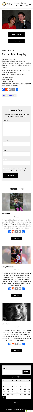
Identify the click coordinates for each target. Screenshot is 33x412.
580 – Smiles (6, 324)
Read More (17, 238)
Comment (6, 120)
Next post (16, 41)
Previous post (16, 35)
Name (5, 141)
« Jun (15, 402)
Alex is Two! (6, 214)
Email (5, 150)
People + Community (9, 95)
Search (5, 368)
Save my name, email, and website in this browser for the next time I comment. (16, 170)
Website (5, 160)
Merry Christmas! (8, 267)
